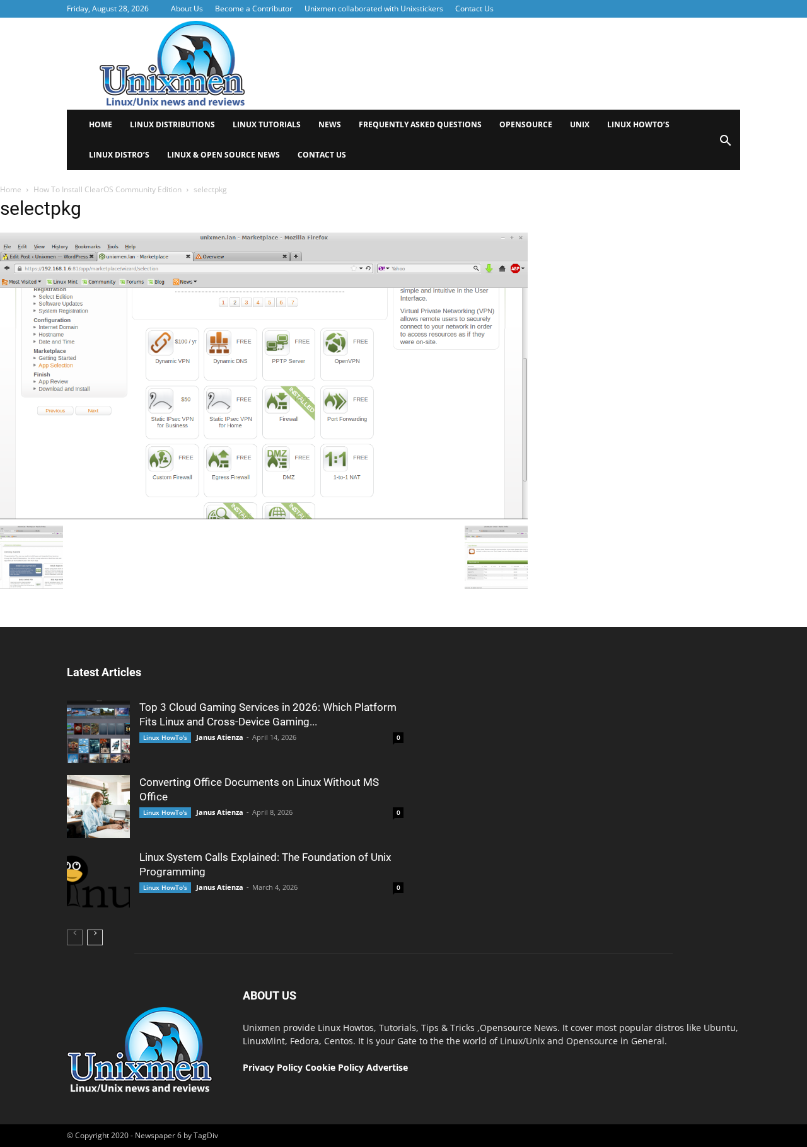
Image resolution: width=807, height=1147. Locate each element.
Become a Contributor (254, 8)
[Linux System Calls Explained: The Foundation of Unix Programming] (98, 881)
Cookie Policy (335, 1067)
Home (100, 124)
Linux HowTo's (165, 737)
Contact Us (474, 8)
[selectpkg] (264, 516)
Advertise (387, 1067)
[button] (725, 144)
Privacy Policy (273, 1067)
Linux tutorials (267, 124)
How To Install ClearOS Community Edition (107, 189)
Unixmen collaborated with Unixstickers (374, 8)
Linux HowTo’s (638, 124)
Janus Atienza (219, 737)
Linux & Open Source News (223, 154)
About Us (187, 8)
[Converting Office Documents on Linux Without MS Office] (98, 806)
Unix (579, 124)
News (329, 124)
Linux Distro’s (119, 154)
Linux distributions (172, 124)
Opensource (525, 124)
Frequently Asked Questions (420, 124)
